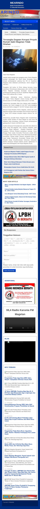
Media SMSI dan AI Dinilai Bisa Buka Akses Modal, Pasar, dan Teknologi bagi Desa (18, 444)
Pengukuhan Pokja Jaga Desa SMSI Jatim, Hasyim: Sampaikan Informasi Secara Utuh (18, 378)
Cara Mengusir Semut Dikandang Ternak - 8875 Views (20, 193)
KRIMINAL (14, 32)
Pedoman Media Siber (16, 28)
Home (6, 32)
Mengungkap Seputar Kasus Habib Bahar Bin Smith (19, 167)
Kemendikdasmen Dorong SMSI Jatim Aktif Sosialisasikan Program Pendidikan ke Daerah (19, 405)
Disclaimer (5, 28)
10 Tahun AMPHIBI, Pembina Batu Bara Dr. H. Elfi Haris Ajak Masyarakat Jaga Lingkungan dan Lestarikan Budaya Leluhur (20, 393)
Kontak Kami (16, 24)
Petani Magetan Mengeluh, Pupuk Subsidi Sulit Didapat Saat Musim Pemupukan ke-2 (20, 456)
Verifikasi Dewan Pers (26, 24)
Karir (25, 28)
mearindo (7, 46)
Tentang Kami (6, 24)
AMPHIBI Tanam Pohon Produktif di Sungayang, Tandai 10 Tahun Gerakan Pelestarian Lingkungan (20, 487)
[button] (6, 293)
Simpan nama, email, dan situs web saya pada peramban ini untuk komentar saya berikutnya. (18, 266)
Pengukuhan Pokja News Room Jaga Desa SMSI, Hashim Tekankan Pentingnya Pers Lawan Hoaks (20, 432)
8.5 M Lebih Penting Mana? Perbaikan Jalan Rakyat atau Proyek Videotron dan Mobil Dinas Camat (19, 419)
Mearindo (16, 2)
